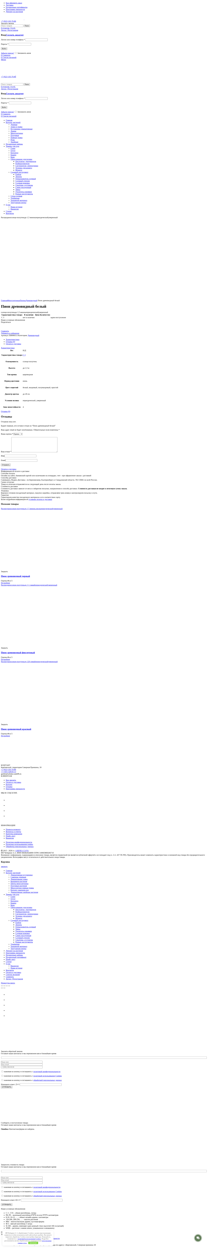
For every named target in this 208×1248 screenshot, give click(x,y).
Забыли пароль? (7, 53)
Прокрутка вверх (8, 983)
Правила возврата (13, 829)
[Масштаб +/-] (9, 985)
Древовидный (31, 300)
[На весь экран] (7, 985)
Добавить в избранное (10, 333)
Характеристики (12, 339)
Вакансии (10, 838)
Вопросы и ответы (13, 832)
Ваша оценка (7, 434)
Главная (4, 300)
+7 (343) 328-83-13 (8, 772)
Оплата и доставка (13, 344)
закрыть (4, 866)
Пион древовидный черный (15, 576)
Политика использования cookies (19, 844)
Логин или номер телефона (13, 40)
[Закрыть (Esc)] (2, 985)
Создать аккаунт (15, 35)
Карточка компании (14, 834)
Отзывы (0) (10, 342)
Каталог (9, 784)
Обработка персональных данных (20, 847)
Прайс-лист (10, 836)
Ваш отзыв (6, 452)
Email (3, 460)
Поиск (27, 26)
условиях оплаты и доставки (40, 499)
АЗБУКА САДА (22, 851)
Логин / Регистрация (14, 979)
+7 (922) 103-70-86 (8, 21)
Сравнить (5, 331)
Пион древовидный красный (16, 729)
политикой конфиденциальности (46, 1072)
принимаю (33, 1243)
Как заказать (11, 780)
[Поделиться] (4, 985)
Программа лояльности (15, 789)
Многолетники (13, 300)
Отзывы (9, 787)
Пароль (4, 44)
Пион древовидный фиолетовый (18, 652)
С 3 (24, 355)
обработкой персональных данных (47, 1080)
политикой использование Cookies (47, 1076)
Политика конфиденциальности (19, 842)
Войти (4, 49)
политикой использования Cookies (29, 1239)
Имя (2, 456)
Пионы (23, 300)
